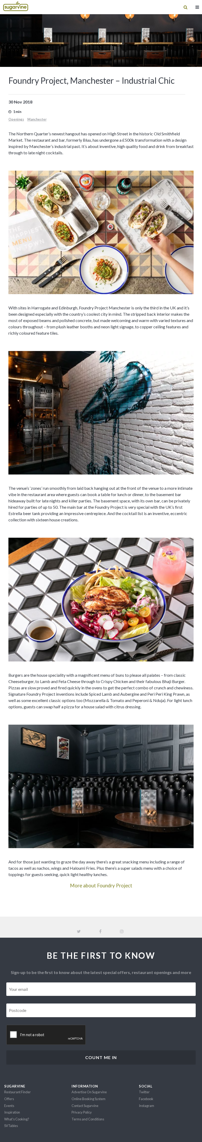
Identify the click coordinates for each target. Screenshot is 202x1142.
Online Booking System (88, 1099)
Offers (9, 1099)
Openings (16, 119)
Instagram (146, 1106)
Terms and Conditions (88, 1119)
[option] (101, 232)
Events (9, 1106)
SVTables (11, 1126)
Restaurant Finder (17, 1092)
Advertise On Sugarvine (89, 1092)
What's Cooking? (16, 1119)
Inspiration (12, 1112)
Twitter (144, 1092)
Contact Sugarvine (85, 1106)
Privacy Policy (82, 1112)
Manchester (37, 119)
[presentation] (46, 1035)
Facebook (146, 1099)
